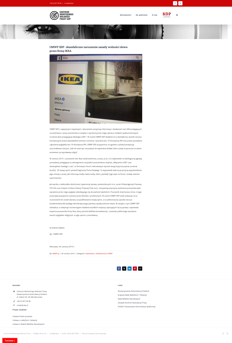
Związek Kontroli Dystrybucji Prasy (132, 302)
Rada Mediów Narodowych (129, 299)
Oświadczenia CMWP (104, 253)
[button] (177, 15)
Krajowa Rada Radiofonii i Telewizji (132, 295)
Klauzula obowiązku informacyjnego (94, 333)
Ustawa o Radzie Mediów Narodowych (28, 324)
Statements (90, 253)
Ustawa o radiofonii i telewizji (25, 320)
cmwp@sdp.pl (68, 3)
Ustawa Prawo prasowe (22, 316)
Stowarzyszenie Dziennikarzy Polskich (133, 291)
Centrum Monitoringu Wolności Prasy (17, 333)
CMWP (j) (55, 253)
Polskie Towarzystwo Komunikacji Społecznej (136, 306)
